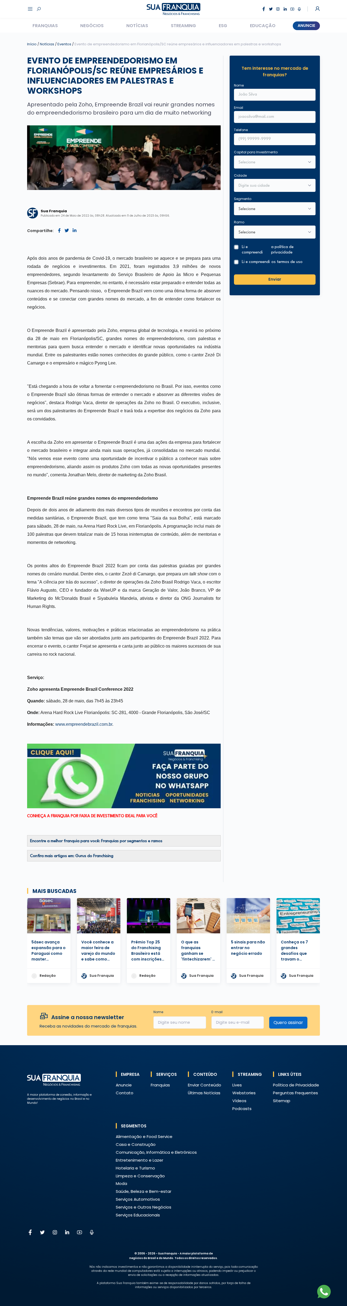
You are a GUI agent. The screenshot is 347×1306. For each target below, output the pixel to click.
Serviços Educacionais (138, 1215)
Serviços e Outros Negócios (143, 1207)
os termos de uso (287, 262)
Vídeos (239, 1101)
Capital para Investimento (256, 152)
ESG (223, 26)
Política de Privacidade (296, 1085)
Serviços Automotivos (138, 1199)
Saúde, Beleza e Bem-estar (143, 1191)
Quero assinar (288, 1022)
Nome (239, 85)
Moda (121, 1183)
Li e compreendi (268, 250)
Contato (124, 1093)
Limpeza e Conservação (140, 1176)
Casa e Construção (136, 1144)
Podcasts (242, 1108)
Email (238, 107)
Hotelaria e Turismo (135, 1168)
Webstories (244, 1093)
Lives (237, 1085)
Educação (262, 26)
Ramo (239, 222)
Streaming (183, 26)
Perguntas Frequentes (295, 1093)
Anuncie (306, 25)
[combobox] (271, 185)
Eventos (64, 44)
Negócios (92, 26)
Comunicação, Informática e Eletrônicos (156, 1152)
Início (32, 44)
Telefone (241, 130)
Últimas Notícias (204, 1093)
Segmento (242, 198)
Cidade (240, 175)
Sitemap (281, 1101)
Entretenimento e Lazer (139, 1160)
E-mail (217, 1012)
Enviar (274, 279)
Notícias (137, 26)
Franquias (45, 26)
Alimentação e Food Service (144, 1136)
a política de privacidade (282, 250)
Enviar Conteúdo (204, 1085)
